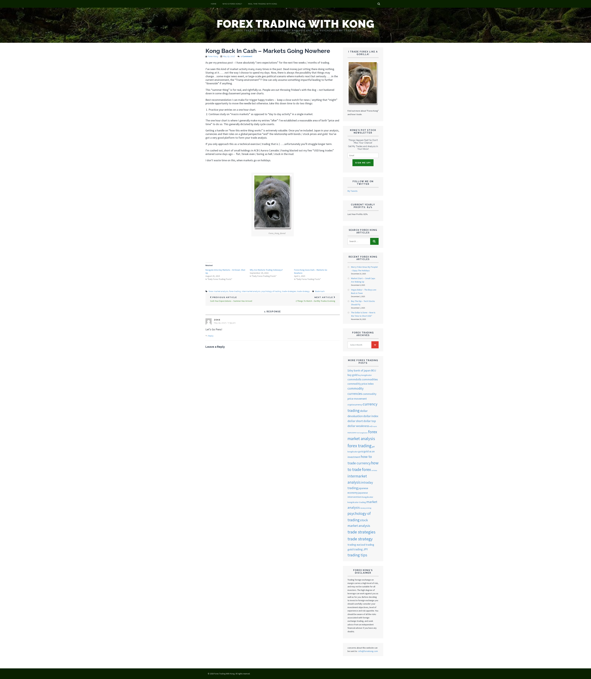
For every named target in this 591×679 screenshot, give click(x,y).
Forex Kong (213, 56)
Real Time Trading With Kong (262, 4)
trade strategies (289, 291)
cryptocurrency (355, 404)
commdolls (354, 379)
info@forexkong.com (368, 651)
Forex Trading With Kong (295, 24)
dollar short (355, 421)
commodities (370, 379)
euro (375, 426)
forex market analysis (218, 291)
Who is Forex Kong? (232, 4)
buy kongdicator (365, 375)
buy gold (352, 375)
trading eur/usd (356, 544)
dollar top (369, 421)
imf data (374, 470)
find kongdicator (362, 433)
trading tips (357, 554)
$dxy (350, 370)
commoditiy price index (361, 383)
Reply (210, 336)
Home (213, 4)
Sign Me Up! (363, 163)
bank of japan (362, 370)
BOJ (373, 370)
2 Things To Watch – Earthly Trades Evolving (315, 299)
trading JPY (360, 549)
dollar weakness (358, 426)
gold (360, 451)
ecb (371, 426)
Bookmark (320, 291)
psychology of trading (271, 291)
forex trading (235, 291)
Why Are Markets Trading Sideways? (266, 269)
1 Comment (246, 56)
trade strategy (303, 291)
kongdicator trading (357, 502)
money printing (365, 508)
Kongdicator (367, 497)
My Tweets (353, 191)
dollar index (370, 416)
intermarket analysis (251, 291)
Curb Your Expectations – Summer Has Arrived (231, 299)
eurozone (352, 432)
